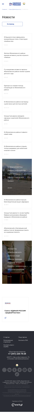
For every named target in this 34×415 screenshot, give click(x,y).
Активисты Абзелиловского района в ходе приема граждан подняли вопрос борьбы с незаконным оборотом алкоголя (17, 259)
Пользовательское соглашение (17, 389)
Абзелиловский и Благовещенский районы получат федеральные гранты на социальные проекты (16, 230)
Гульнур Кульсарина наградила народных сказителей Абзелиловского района (16, 118)
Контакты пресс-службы (8, 345)
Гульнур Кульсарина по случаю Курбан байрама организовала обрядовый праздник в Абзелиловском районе (16, 215)
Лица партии (22, 337)
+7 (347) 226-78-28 (17, 353)
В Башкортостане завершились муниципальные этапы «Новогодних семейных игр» (15, 39)
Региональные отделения (8, 341)
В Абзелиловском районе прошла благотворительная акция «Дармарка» (16, 201)
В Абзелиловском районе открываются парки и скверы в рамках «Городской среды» (17, 174)
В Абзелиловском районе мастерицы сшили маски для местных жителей (16, 103)
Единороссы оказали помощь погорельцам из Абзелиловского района (14, 88)
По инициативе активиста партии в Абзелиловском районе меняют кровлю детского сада (17, 71)
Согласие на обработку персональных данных (17, 395)
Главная (4, 9)
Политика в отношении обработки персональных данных (17, 393)
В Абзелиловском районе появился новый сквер (15, 133)
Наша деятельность (15, 9)
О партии (6, 337)
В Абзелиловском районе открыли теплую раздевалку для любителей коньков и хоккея (15, 148)
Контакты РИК (23, 340)
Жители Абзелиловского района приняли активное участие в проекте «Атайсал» (16, 55)
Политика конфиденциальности (17, 391)
